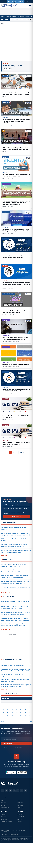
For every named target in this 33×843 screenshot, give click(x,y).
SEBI (18, 800)
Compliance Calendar (6, 821)
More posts (4, 556)
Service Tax (21, 16)
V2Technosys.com (5, 831)
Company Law (21, 798)
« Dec (2, 721)
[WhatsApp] (21, 790)
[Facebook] (2, 790)
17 (3, 713)
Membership (20, 824)
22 (25, 713)
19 (12, 713)
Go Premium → (16, 517)
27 (16, 715)
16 (29, 710)
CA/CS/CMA (20, 807)
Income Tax (8, 16)
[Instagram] (17, 790)
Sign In (28, 1)
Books (11, 1)
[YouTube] (10, 790)
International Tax (5, 807)
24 (3, 715)
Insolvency (20, 805)
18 (7, 713)
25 (7, 715)
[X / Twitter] (6, 790)
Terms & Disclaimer (13, 834)
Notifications (4, 814)
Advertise (19, 819)
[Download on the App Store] (22, 772)
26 (12, 715)
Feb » (30, 721)
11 (7, 710)
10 (3, 710)
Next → (22, 452)
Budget (14, 16)
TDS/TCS (3, 805)
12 (12, 710)
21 (20, 713)
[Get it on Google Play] (11, 772)
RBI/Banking (20, 802)
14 (20, 710)
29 (25, 715)
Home (2, 16)
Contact (19, 821)
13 (16, 710)
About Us (19, 814)
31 (3, 718)
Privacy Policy (4, 834)
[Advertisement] (16, 42)
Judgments (4, 819)
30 (29, 715)
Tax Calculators (5, 824)
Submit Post (20, 1)
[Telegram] (25, 790)
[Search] (31, 16)
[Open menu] (30, 5)
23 (29, 713)
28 (20, 715)
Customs (3, 802)
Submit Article (20, 816)
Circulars (3, 816)
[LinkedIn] (14, 790)
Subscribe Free (7, 743)
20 (16, 713)
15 (25, 710)
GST (2, 800)
